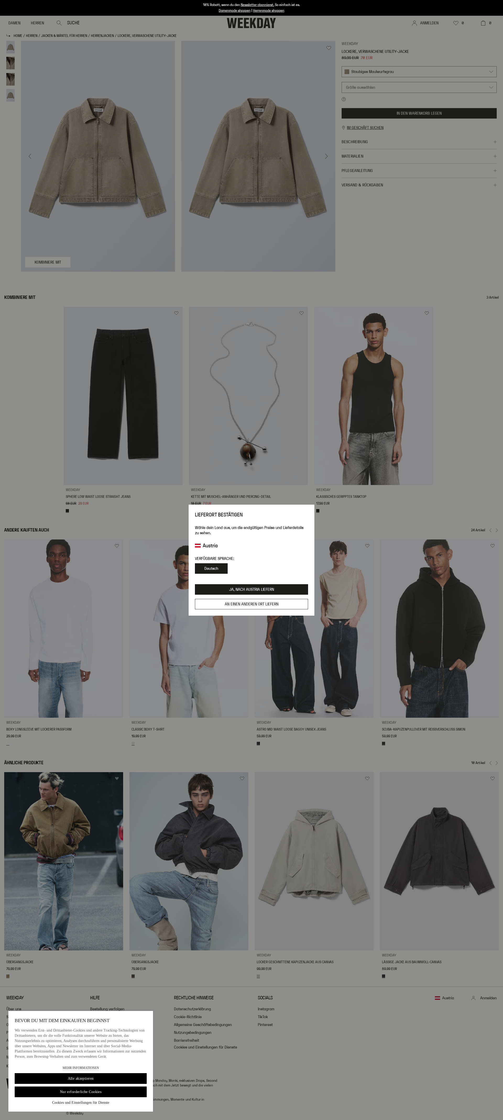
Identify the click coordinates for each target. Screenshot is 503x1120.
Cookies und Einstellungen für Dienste (80, 1103)
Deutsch (211, 568)
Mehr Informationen (81, 1068)
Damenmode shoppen (234, 11)
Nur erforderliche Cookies (81, 1092)
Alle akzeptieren (81, 1078)
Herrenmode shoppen (268, 11)
